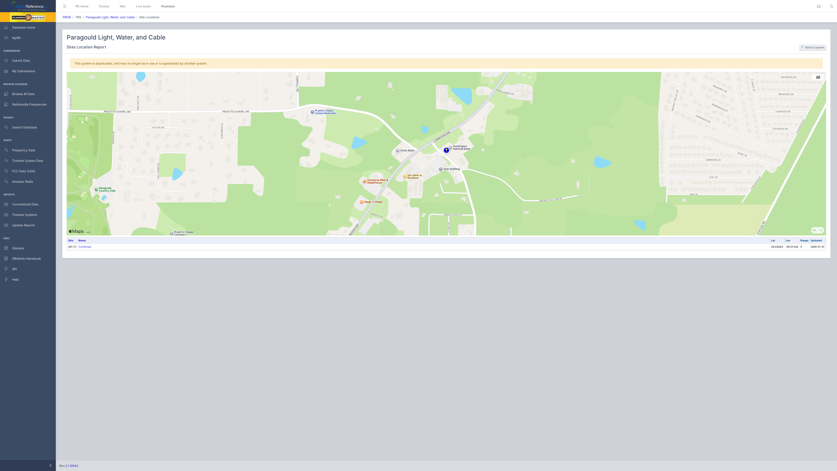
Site (70, 240)
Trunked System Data (27, 160)
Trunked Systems (24, 215)
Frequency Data (23, 150)
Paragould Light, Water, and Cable (110, 17)
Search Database (24, 127)
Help (15, 279)
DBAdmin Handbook (26, 258)
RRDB (67, 17)
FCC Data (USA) (23, 171)
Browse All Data (23, 94)
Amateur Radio (22, 181)
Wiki (123, 6)
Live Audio (143, 6)
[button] (818, 6)
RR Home (81, 6)
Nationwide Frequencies (29, 104)
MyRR (16, 38)
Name (82, 240)
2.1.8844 (72, 466)
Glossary (18, 248)
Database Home (23, 27)
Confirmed (84, 246)
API (14, 269)
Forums (104, 6)
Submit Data (21, 60)
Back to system (814, 47)
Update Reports (23, 225)
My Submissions (23, 71)
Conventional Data (25, 204)
